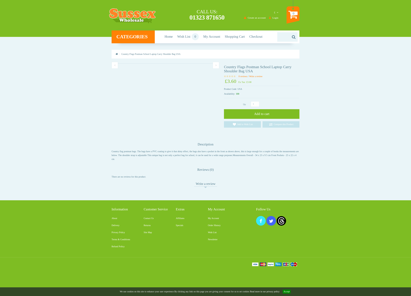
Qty (244, 104)
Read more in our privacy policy (265, 291)
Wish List (212, 232)
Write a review (255, 76)
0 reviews (243, 76)
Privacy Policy (118, 232)
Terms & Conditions (121, 239)
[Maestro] (294, 264)
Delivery (115, 225)
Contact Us (149, 218)
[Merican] (278, 264)
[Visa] (255, 264)
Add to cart (261, 114)
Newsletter (213, 239)
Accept (287, 291)
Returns (147, 225)
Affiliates (180, 218)
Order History (214, 225)
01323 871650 (206, 17)
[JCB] (286, 264)
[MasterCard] (263, 264)
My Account (213, 218)
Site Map (148, 232)
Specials (179, 225)
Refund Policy (118, 246)
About (114, 218)
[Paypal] (270, 264)
